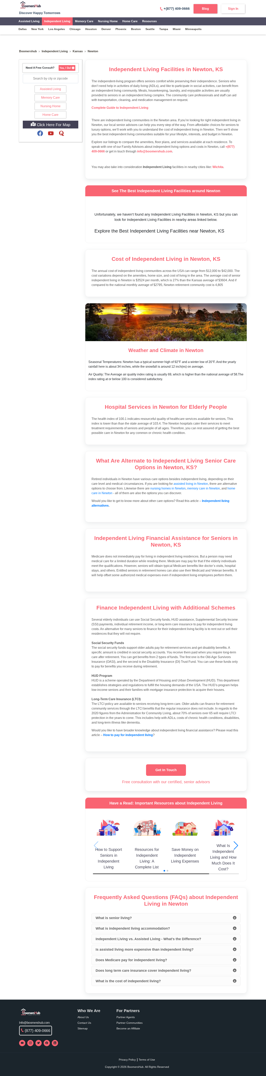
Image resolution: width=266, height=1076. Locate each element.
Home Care (129, 21)
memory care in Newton (203, 488)
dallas (22, 29)
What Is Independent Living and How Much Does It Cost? (223, 857)
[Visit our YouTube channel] (22, 1043)
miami (177, 29)
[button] (236, 845)
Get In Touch (166, 770)
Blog (205, 8)
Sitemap (83, 1028)
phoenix (120, 29)
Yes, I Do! (65, 67)
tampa (163, 29)
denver (106, 29)
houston (91, 29)
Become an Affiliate (128, 1028)
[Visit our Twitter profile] (38, 1043)
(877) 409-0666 (37, 1030)
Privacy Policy (127, 1059)
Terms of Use (147, 1059)
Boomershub (28, 51)
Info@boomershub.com (34, 1022)
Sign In (233, 8)
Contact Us (84, 1022)
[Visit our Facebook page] (47, 1043)
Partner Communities (129, 1022)
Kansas (78, 51)
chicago (75, 29)
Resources (149, 21)
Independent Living (57, 21)
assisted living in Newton (191, 483)
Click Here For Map (53, 125)
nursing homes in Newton (168, 488)
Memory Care (84, 21)
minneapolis (193, 29)
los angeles (56, 29)
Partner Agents (125, 1017)
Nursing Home (108, 21)
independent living (55, 51)
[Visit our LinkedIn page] (55, 1043)
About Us (83, 1017)
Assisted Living (29, 21)
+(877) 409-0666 (177, 9)
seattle (150, 29)
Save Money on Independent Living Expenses (185, 855)
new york (37, 29)
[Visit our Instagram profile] (30, 1043)
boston (136, 29)
